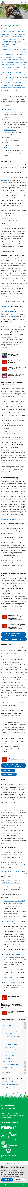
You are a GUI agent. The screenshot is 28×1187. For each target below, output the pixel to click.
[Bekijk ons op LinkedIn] (6, 1108)
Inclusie (7, 1041)
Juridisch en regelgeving (9, 1070)
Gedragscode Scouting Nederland (12, 1084)
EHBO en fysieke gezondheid (12, 1036)
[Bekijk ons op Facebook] (2, 1108)
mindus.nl (7, 770)
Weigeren (18, 1180)
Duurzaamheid (9, 1033)
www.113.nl (14, 653)
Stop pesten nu (9, 921)
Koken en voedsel (9, 1047)
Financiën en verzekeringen (10, 1067)
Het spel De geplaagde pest (10, 871)
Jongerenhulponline (7, 311)
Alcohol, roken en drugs (11, 1030)
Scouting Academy (8, 1061)
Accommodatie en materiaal (11, 1064)
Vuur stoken (8, 1058)
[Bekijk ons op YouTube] (10, 1108)
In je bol (6, 120)
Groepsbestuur (7, 1022)
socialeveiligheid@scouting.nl (10, 519)
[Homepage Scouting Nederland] (3, 2)
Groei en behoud (8, 1025)
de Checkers (5, 180)
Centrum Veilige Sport (11, 970)
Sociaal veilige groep (10, 1055)
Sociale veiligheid (8, 1081)
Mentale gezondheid (10, 1050)
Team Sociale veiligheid (9, 317)
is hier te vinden (20, 980)
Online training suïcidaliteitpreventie (12, 765)
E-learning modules (10, 639)
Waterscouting (7, 1072)
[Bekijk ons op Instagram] (14, 1108)
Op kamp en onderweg (11, 1052)
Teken (6, 143)
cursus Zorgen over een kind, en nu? (12, 634)
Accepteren (6, 1180)
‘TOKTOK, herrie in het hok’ (12, 982)
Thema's (5, 21)
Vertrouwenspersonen (9, 1087)
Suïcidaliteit (7, 137)
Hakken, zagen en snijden (11, 1039)
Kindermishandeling (10, 130)
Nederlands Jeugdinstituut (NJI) (14, 901)
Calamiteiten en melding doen (10, 1163)
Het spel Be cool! (6, 852)
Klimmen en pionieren (11, 1044)
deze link (6, 977)
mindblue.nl (7, 774)
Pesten (6, 148)
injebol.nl (11, 409)
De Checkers (8, 109)
